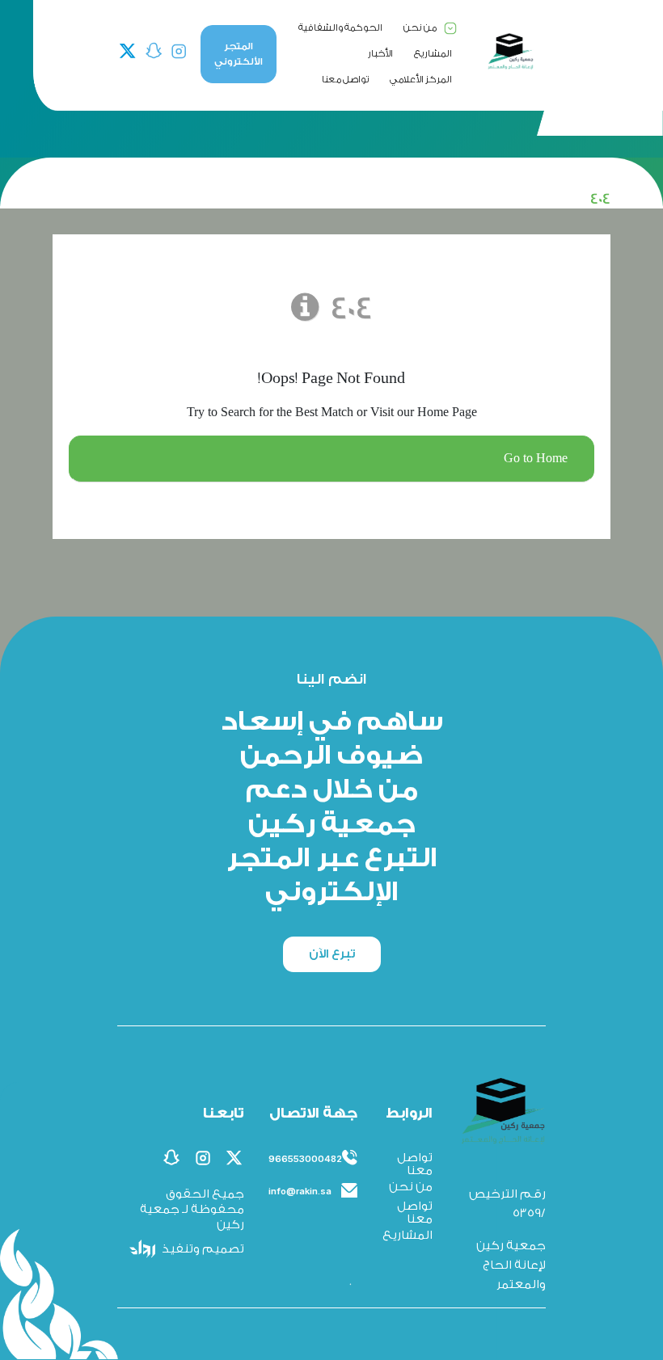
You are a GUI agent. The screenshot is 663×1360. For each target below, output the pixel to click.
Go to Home (536, 458)
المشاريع (433, 53)
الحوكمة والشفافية (340, 27)
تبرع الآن (332, 954)
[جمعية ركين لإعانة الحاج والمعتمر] (510, 51)
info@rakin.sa (300, 1191)
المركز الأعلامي (421, 79)
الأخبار (380, 53)
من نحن (420, 27)
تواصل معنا (345, 79)
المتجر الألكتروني (238, 53)
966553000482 (305, 1158)
